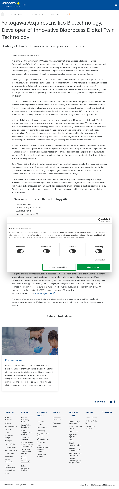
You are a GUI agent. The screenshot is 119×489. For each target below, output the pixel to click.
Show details (100, 260)
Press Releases (32, 14)
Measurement (42, 428)
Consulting (41, 431)
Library (56, 412)
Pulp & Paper (9, 453)
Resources (57, 423)
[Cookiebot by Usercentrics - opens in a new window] (100, 220)
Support (89, 412)
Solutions (25, 412)
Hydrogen (8, 441)
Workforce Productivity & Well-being (25, 420)
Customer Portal (91, 421)
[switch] (46, 251)
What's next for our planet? (74, 422)
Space (7, 473)
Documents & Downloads (58, 419)
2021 (43, 14)
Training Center (91, 418)
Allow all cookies (93, 267)
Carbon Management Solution (25, 468)
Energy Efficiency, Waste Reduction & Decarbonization (27, 444)
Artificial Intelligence (73, 449)
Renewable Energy (9, 437)
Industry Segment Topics (75, 427)
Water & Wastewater (9, 461)
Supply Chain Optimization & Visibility (26, 452)
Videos (55, 426)
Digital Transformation (75, 444)
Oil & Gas (8, 423)
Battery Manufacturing (10, 466)
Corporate (51, 14)
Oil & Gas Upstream (8, 419)
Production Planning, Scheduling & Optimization (25, 460)
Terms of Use (8, 485)
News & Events (19, 14)
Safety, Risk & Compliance (25, 426)
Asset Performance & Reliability (26, 432)
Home (8, 14)
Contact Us (107, 412)
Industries (9, 412)
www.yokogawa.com (43, 293)
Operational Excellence (25, 438)
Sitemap (32, 485)
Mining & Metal (10, 444)
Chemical (8, 429)
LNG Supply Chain (11, 426)
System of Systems (72, 436)
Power (7, 432)
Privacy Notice (21, 485)
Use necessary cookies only (59, 267)
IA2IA (71, 440)
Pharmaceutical (13, 360)
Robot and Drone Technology (75, 454)
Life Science (41, 442)
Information (41, 421)
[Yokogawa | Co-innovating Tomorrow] (11, 5)
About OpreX (73, 431)
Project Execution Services (43, 435)
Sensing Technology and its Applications (75, 460)
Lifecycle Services (43, 439)
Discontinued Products (41, 455)
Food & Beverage (11, 450)
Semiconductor (10, 470)
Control (39, 424)
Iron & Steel (9, 457)
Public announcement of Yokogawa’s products (43, 448)
